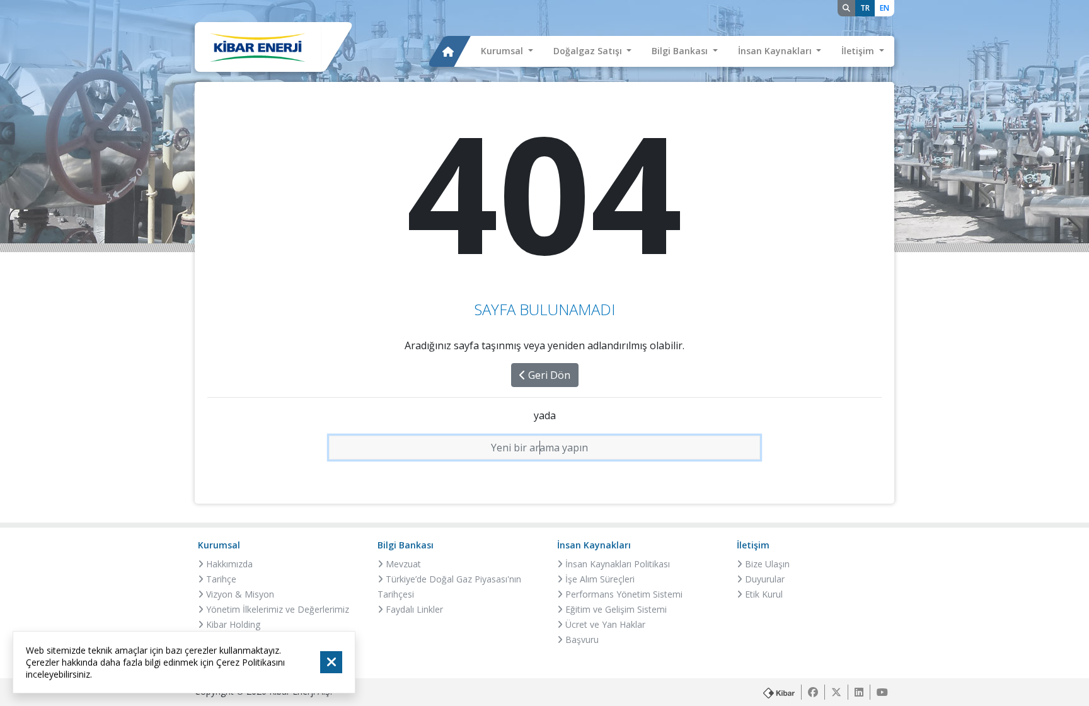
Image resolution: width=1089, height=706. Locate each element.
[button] (507, 51)
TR (865, 8)
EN (884, 8)
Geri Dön (548, 375)
